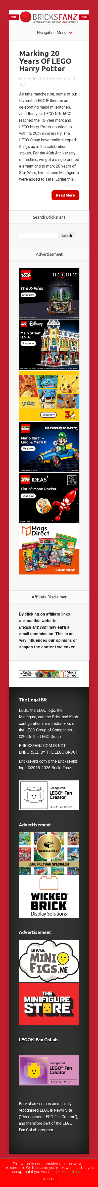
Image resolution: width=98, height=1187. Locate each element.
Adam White (48, 79)
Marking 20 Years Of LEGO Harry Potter (45, 61)
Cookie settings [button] (69, 1171)
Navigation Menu (51, 33)
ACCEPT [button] (49, 1179)
